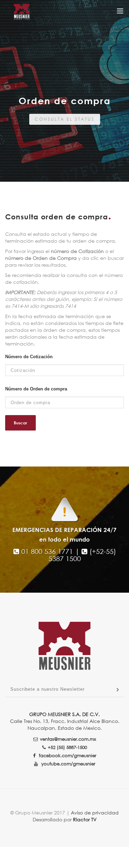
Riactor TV (85, 819)
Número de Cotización (29, 356)
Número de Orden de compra (36, 388)
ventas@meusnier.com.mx (68, 739)
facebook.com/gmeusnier (66, 755)
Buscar (20, 422)
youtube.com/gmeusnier (67, 763)
